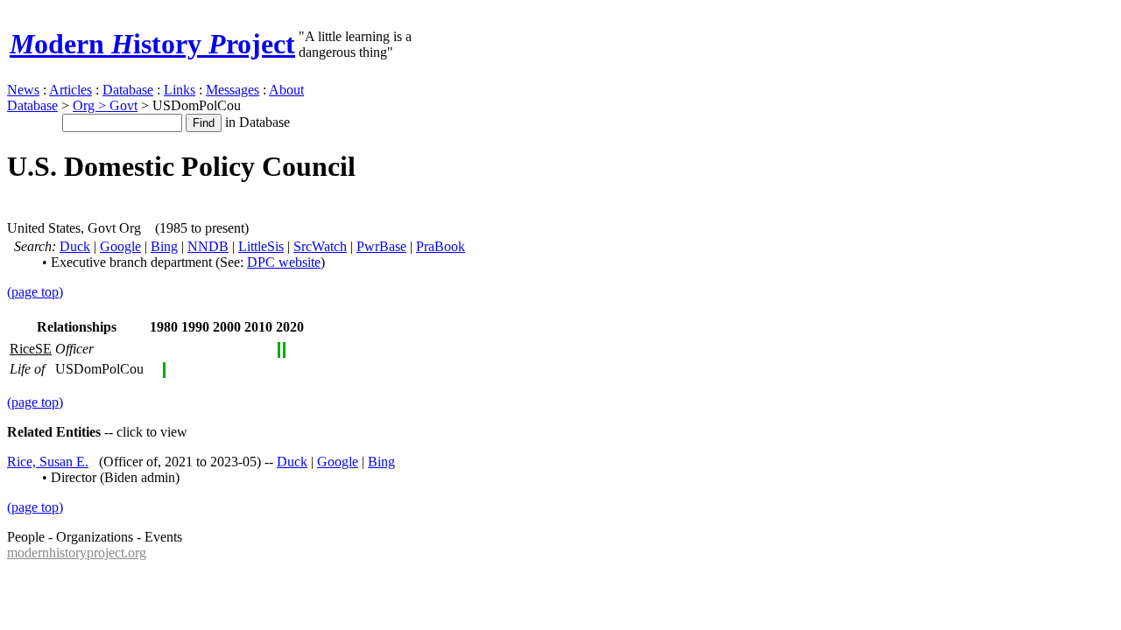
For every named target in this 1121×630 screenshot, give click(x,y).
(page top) (35, 291)
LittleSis (261, 246)
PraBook (440, 246)
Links (179, 89)
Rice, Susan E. (47, 461)
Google (120, 246)
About (286, 89)
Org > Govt (105, 105)
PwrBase (381, 246)
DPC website (284, 262)
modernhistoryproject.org (76, 552)
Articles (70, 89)
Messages (232, 89)
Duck (75, 246)
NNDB (208, 246)
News (23, 89)
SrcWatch (320, 246)
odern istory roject (152, 44)
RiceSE (31, 348)
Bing (164, 246)
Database (127, 89)
